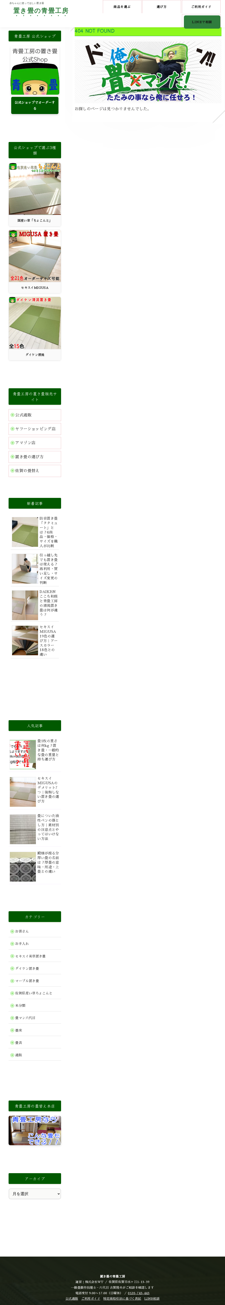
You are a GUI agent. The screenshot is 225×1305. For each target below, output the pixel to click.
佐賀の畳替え (27, 471)
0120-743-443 (138, 1293)
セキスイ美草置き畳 (30, 956)
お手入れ (22, 944)
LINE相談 (152, 1298)
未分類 (20, 1005)
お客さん (22, 931)
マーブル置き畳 (27, 981)
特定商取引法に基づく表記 (122, 1298)
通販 (18, 1055)
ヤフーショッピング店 (35, 429)
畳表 (18, 1043)
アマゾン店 (25, 443)
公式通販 (23, 415)
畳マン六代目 (25, 1018)
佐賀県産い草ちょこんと (33, 993)
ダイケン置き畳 (27, 968)
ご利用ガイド (90, 1298)
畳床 (18, 1030)
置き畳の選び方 (29, 457)
